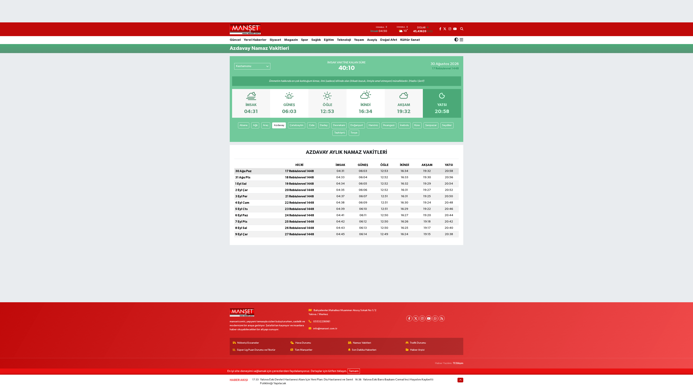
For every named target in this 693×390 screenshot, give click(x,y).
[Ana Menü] (460, 40)
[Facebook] (409, 318)
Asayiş (372, 40)
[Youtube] (429, 318)
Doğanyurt (356, 125)
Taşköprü (339, 132)
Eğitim (329, 40)
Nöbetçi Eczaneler (248, 342)
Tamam (354, 371)
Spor (304, 40)
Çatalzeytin (296, 125)
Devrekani (339, 125)
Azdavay (279, 125)
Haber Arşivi (417, 349)
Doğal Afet (388, 40)
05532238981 (321, 321)
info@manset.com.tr (325, 328)
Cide (312, 125)
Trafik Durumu (418, 342)
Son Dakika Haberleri (364, 349)
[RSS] (442, 318)
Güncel (235, 40)
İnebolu (404, 125)
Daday (324, 125)
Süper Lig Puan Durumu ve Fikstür (256, 349)
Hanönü (373, 125)
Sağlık (316, 40)
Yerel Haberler (255, 40)
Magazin (291, 40)
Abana (243, 125)
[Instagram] (422, 318)
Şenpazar (431, 125)
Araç (265, 125)
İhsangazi (389, 125)
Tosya (353, 132)
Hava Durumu (303, 342)
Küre (417, 125)
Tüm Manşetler (303, 349)
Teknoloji (344, 40)
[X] (416, 318)
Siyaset (275, 40)
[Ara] (461, 29)
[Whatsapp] (435, 318)
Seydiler (447, 125)
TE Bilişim (458, 363)
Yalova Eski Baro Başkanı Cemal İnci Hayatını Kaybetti (398, 379)
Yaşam (359, 40)
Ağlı (255, 125)
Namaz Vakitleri (362, 342)
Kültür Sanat (410, 40)
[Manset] (245, 29)
